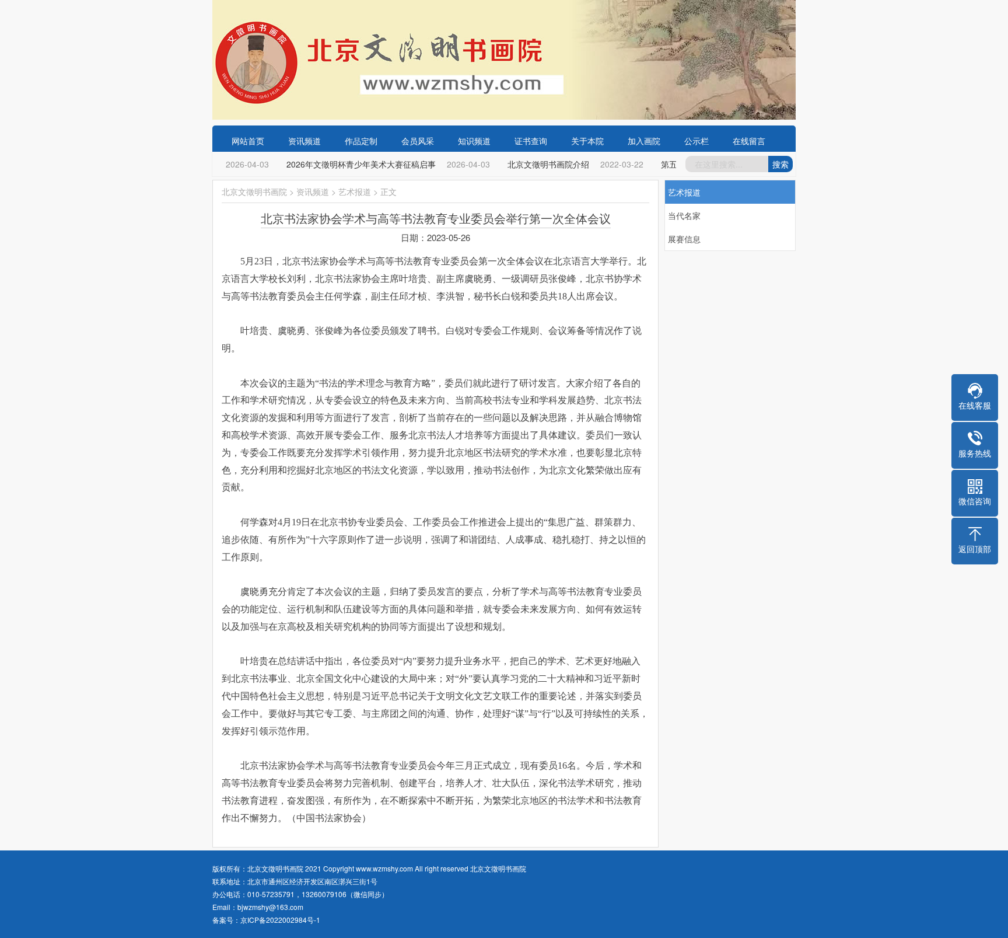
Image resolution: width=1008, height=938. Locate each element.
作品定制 (361, 141)
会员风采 (417, 141)
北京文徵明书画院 (254, 191)
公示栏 (696, 141)
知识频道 (474, 141)
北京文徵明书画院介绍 (543, 164)
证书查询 (530, 141)
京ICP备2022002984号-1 (280, 920)
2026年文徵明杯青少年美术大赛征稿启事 (355, 164)
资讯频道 (304, 141)
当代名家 (684, 215)
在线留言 (749, 141)
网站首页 (248, 141)
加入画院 (644, 141)
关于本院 (587, 141)
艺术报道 (354, 191)
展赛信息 (684, 239)
